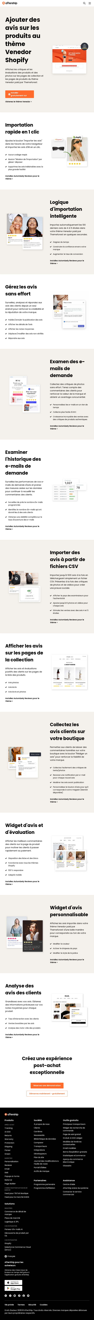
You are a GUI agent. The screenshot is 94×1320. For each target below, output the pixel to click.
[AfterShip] (10, 3)
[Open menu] (90, 3)
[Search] (84, 3)
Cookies (43, 1304)
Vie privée (9, 1304)
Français (11, 1256)
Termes (21, 1304)
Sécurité (32, 1304)
